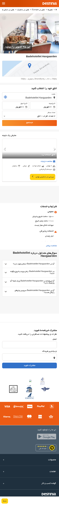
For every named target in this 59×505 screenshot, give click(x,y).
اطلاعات (53, 471)
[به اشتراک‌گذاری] (4, 17)
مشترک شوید (29, 365)
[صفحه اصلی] (56, 10)
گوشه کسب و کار (48, 483)
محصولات (52, 460)
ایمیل (55, 339)
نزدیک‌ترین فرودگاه (49, 351)
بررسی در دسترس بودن (44, 177)
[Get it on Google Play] (46, 437)
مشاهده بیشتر (51, 246)
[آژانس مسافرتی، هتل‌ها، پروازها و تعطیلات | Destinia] (50, 3)
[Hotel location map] (29, 69)
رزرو (4, 501)
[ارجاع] (5, 97)
